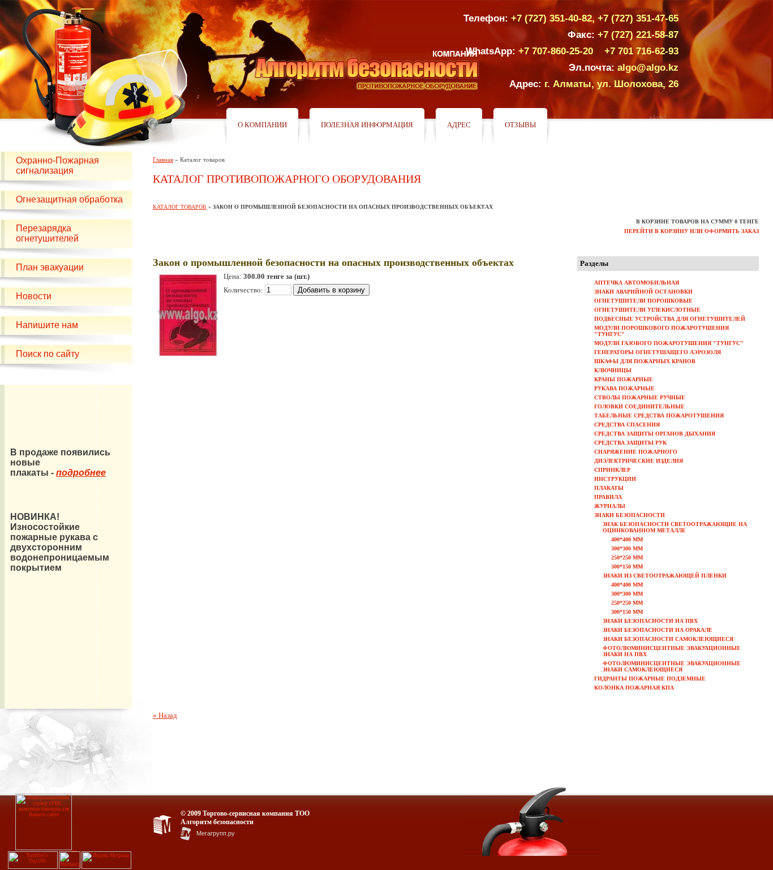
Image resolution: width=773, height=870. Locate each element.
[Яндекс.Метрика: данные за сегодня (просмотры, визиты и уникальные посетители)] (106, 860)
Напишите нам (47, 325)
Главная (163, 159)
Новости (33, 296)
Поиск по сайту (47, 354)
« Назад (165, 715)
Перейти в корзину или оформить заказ (691, 231)
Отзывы (520, 124)
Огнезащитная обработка (69, 199)
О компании (262, 124)
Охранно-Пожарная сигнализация (57, 165)
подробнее (81, 472)
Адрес (459, 124)
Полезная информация (367, 124)
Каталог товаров (180, 207)
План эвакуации (50, 267)
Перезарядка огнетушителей (47, 233)
